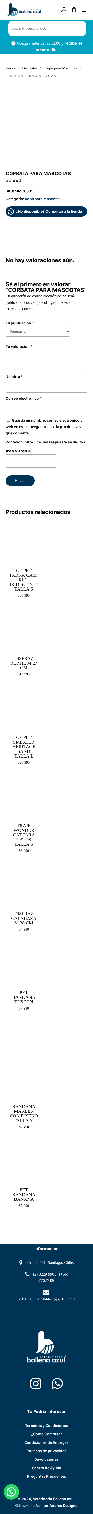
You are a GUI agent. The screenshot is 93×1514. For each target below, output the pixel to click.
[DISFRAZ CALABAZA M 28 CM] (24, 884)
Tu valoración (19, 346)
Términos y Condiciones (46, 1425)
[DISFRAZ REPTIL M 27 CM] (24, 629)
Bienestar (29, 68)
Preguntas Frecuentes (46, 1476)
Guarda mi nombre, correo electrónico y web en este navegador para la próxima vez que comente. (44, 426)
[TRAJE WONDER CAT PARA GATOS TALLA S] (24, 796)
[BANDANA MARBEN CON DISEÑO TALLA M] (24, 1059)
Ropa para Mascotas (60, 68)
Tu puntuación (20, 323)
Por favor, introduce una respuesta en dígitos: (46, 442)
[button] (84, 9)
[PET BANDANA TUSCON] (24, 963)
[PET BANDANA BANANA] (24, 1160)
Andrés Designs (63, 1505)
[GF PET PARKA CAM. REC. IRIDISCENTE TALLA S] (24, 541)
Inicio (10, 68)
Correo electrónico (24, 398)
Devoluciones (46, 1459)
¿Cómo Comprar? (46, 1434)
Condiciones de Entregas (46, 1442)
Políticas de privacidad (47, 1451)
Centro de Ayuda (46, 1468)
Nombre (14, 376)
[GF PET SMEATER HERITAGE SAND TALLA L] (24, 708)
